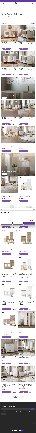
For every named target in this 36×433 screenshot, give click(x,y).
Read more (4, 97)
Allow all (29, 223)
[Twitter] (24, 423)
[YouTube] (34, 423)
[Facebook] (26, 423)
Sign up (32, 408)
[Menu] (1, 3)
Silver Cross (16, 427)
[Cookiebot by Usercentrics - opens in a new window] (31, 209)
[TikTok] (32, 423)
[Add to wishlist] (16, 26)
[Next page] (23, 397)
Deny (6, 223)
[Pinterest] (28, 423)
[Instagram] (30, 423)
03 (20, 397)
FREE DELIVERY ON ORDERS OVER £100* (18, 0)
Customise (17, 223)
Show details (31, 220)
